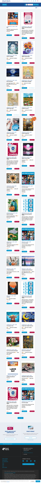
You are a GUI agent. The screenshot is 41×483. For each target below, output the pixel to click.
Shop (3, 464)
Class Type (4, 4)
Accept (38, 481)
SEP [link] (36, 8)
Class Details (9, 35)
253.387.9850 (25, 454)
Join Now (30, 437)
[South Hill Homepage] (6, 1)
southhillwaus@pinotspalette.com (28, 452)
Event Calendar (5, 458)
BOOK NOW (17, 35)
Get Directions (25, 451)
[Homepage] (11, 449)
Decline (33, 481)
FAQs (3, 463)
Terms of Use (6, 472)
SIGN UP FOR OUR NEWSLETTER (28, 464)
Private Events (4, 460)
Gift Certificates (5, 461)
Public (30, 4)
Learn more (8, 481)
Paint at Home (4, 467)
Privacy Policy (10, 472)
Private (36, 4)
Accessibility (13, 472)
